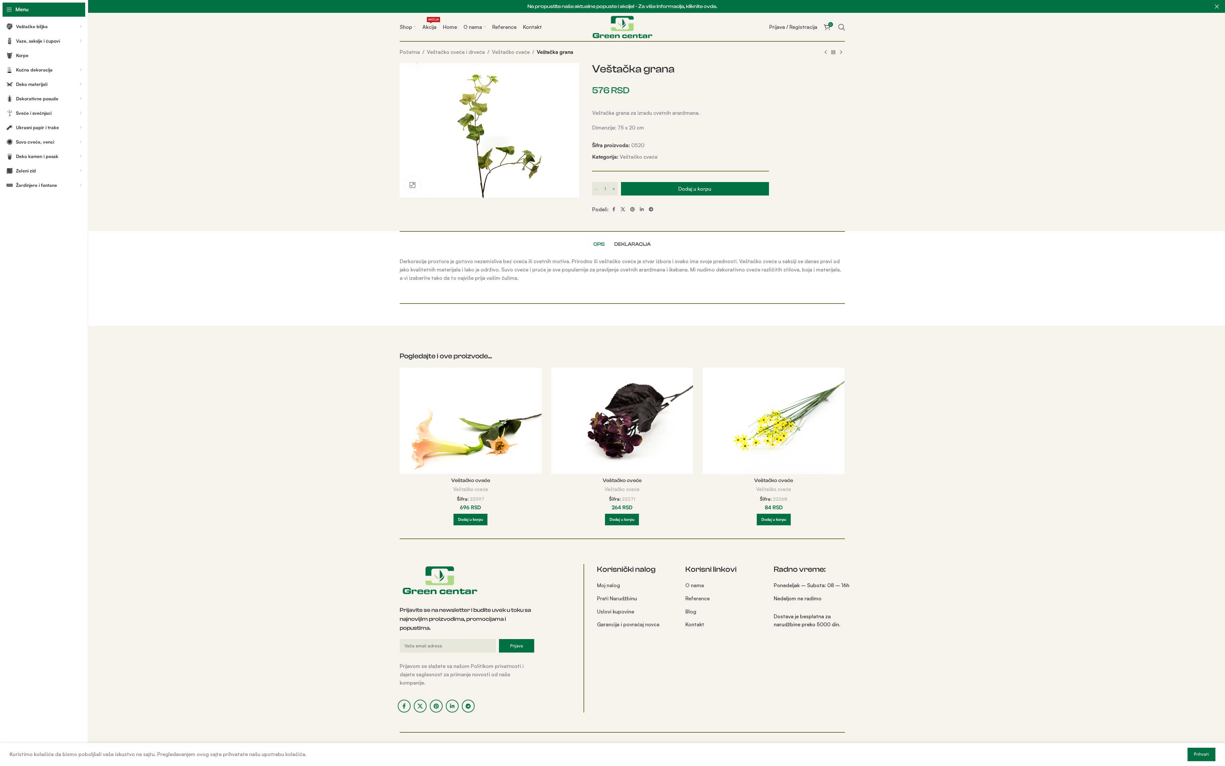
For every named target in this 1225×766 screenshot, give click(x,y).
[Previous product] (825, 52)
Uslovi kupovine (615, 611)
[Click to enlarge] (412, 185)
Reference (697, 598)
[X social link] (623, 209)
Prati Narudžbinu (617, 598)
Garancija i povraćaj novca (628, 624)
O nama (694, 585)
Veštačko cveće (511, 52)
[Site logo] (622, 26)
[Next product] (841, 52)
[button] (470, 519)
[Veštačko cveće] (471, 421)
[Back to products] (833, 52)
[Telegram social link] (651, 209)
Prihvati (1201, 754)
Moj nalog (608, 585)
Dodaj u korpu (694, 189)
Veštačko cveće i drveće (456, 52)
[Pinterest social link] (632, 209)
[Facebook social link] (613, 209)
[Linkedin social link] (642, 209)
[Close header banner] (1217, 6)
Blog (690, 611)
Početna (410, 52)
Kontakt (694, 624)
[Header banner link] (622, 6)
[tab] (599, 244)
